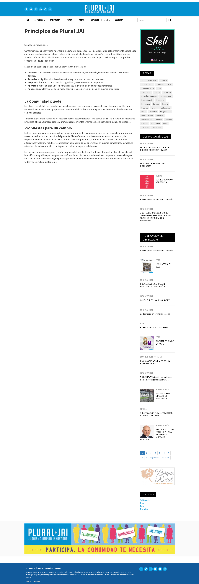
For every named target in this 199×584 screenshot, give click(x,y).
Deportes (167, 92)
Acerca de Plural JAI (97, 21)
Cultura (157, 92)
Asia (159, 88)
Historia (144, 108)
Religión (144, 123)
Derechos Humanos (149, 96)
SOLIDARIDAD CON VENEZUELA (164, 181)
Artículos (37, 21)
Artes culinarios (147, 88)
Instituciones (165, 108)
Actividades (55, 20)
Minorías (159, 115)
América (163, 80)
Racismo (168, 119)
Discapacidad (166, 96)
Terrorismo (157, 127)
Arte (169, 84)
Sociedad (145, 127)
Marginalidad (165, 112)
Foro (142, 506)
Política (159, 119)
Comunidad (146, 92)
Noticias (144, 509)
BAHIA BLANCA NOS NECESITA (154, 327)
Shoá (165, 123)
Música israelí (146, 119)
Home (27, 19)
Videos (81, 20)
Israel (143, 112)
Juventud (153, 112)
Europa (156, 104)
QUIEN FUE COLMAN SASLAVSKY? (155, 300)
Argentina (160, 84)
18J (142, 80)
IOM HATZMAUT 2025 (163, 265)
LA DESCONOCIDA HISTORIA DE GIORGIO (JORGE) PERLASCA (154, 148)
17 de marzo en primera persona (155, 313)
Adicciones (152, 80)
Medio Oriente (147, 115)
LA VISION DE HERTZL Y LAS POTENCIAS (152, 164)
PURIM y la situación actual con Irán (156, 199)
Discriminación (147, 100)
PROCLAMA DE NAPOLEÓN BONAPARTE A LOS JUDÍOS (152, 285)
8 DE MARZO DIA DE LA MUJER (165, 342)
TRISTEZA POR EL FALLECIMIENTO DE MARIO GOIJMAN (156, 414)
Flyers (69, 20)
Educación (145, 104)
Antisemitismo (147, 84)
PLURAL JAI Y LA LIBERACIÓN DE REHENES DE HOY (155, 362)
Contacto (119, 20)
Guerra (165, 104)
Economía (160, 100)
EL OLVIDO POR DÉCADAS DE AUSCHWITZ (163, 396)
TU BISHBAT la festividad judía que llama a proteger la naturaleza (156, 378)
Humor (153, 108)
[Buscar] (170, 20)
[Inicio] (103, 9)
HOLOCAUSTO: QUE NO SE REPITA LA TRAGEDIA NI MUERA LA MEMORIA (157, 434)
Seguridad (155, 123)
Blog (142, 503)
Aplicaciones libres (33, 581)
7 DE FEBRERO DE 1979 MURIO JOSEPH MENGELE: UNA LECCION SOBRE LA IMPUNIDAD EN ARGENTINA (155, 216)
